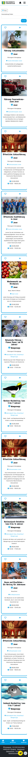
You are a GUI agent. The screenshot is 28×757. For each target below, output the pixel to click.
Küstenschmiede (14, 753)
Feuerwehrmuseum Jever (15, 111)
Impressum (20, 749)
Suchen (24, 20)
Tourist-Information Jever (15, 60)
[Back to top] (25, 753)
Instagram (7, 747)
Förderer (13, 749)
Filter (5, 10)
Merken (9, 28)
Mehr (22, 28)
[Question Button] (20, 753)
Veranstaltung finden (7, 14)
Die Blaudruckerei (15, 594)
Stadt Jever (15, 294)
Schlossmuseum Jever (15, 164)
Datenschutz (10, 751)
